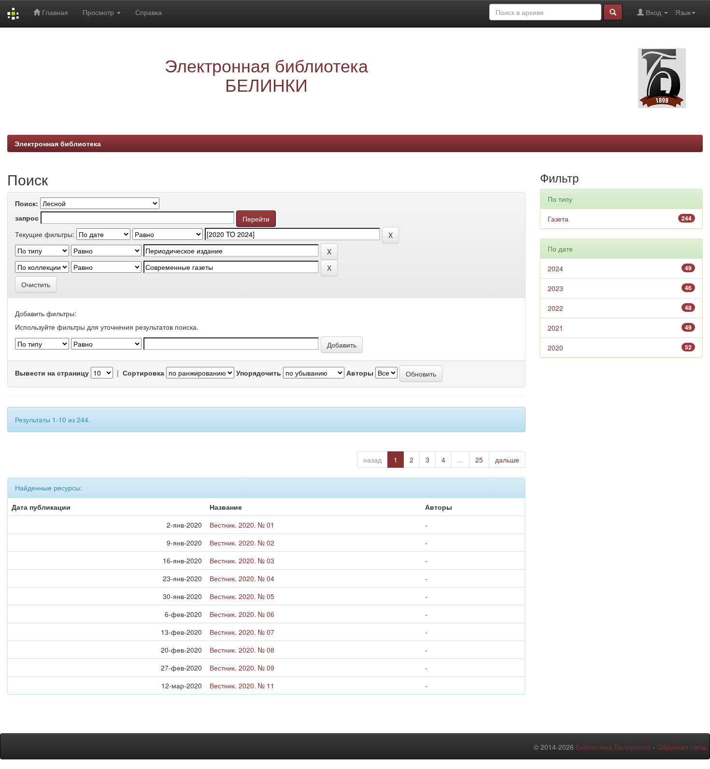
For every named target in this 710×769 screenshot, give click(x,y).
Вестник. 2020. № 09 (242, 667)
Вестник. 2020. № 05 (242, 596)
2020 (555, 347)
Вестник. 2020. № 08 (242, 650)
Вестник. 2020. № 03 (242, 560)
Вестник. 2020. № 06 (242, 614)
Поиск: (26, 203)
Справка (148, 12)
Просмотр (99, 12)
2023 (555, 288)
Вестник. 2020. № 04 (242, 578)
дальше (507, 459)
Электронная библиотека (57, 143)
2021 (555, 328)
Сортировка (143, 373)
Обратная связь (682, 747)
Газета (558, 219)
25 (479, 459)
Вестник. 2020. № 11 (242, 685)
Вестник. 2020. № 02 (242, 542)
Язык (683, 12)
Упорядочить (258, 373)
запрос (27, 218)
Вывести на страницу (52, 373)
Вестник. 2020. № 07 (242, 632)
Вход (653, 12)
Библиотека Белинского (613, 747)
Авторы (359, 373)
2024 (555, 268)
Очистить (35, 284)
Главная (54, 12)
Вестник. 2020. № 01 (242, 525)
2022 (555, 308)
